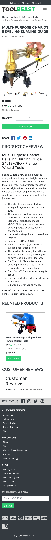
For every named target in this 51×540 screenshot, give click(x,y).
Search (37, 3)
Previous (4, 94)
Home (5, 17)
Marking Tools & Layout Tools (24, 17)
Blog (5, 446)
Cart (26, 3)
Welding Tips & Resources (15, 450)
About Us (7, 442)
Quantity (5, 118)
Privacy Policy (9, 423)
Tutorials (7, 454)
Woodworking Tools (12, 477)
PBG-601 (17, 344)
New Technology (10, 458)
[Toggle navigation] (45, 9)
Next (46, 94)
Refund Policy (9, 419)
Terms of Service (10, 427)
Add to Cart (25, 126)
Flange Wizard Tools (13, 36)
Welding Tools (9, 469)
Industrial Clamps (11, 473)
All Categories (9, 485)
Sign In (15, 3)
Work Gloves (8, 481)
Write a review (34, 389)
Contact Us (8, 415)
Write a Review (10, 110)
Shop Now (13, 358)
